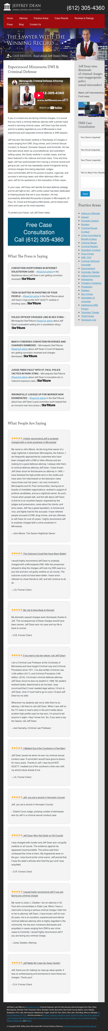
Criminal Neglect (89, 246)
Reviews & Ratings (84, 18)
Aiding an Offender (90, 213)
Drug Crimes (87, 253)
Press (10, 24)
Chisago (73, 1018)
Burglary (85, 224)
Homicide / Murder (90, 272)
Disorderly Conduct (90, 250)
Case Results (61, 18)
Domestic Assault (90, 220)
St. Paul (24, 1015)
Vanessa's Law (88, 319)
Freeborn (53, 1015)
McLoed (22, 1018)
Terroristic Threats (90, 312)
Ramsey (15, 1018)
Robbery (85, 290)
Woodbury (16, 1015)
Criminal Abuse (89, 242)
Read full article (45, 271)
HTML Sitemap (90, 1026)
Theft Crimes (87, 316)
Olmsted (29, 1018)
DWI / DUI (86, 257)
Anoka (60, 1018)
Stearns (10, 1020)
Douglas (46, 1015)
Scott (39, 1018)
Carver (66, 1018)
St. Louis (54, 1018)
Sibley (94, 1015)
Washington (18, 1020)
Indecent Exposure (90, 275)
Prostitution (86, 286)
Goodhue (61, 1015)
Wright (28, 1020)
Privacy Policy (69, 1026)
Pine (89, 1015)
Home (10, 18)
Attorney (23, 18)
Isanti (68, 1015)
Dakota (93, 1018)
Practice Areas (41, 18)
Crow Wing (86, 1018)
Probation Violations (91, 283)
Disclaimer (80, 1026)
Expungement (88, 268)
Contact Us (35, 24)
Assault (85, 217)
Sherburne (46, 1018)
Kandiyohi (74, 1015)
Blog (21, 24)
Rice (35, 1018)
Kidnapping (87, 279)
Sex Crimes (87, 294)
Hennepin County (33, 1007)
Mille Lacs (83, 1015)
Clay (79, 1018)
